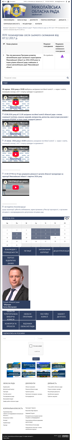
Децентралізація (61, 251)
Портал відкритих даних (11, 261)
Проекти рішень (30, 391)
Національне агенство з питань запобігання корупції (34, 428)
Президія (5, 391)
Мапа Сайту (6, 438)
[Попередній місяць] (65, 218)
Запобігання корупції (53, 394)
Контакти (38, 24)
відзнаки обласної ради (27, 325)
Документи (34, 20)
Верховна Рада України (32, 410)
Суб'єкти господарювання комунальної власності (13, 414)
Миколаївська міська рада (32, 425)
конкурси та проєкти (10, 325)
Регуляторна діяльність (54, 391)
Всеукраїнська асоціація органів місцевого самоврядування (34, 417)
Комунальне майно (8, 418)
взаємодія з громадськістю (10, 251)
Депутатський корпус (8, 389)
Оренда (5, 425)
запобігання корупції (44, 251)
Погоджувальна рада (8, 396)
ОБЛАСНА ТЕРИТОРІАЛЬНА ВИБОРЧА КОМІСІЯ (11, 315)
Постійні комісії (7, 394)
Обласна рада (22, 20)
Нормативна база (7, 412)
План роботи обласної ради (55, 387)
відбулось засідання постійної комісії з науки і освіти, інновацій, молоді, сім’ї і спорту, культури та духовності (34, 142)
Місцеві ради (27, 24)
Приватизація (6, 422)
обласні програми (27, 315)
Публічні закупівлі (52, 396)
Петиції (27, 251)
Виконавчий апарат (8, 399)
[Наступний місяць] (68, 218)
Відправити (36, 359)
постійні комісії (44, 315)
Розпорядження (30, 396)
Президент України (31, 408)
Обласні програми (30, 387)
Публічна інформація (48, 20)
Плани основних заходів (54, 389)
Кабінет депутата (61, 315)
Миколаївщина (9, 20)
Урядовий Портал (30, 413)
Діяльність (62, 20)
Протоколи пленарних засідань (34, 394)
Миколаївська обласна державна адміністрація (34, 421)
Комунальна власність (12, 24)
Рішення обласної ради (32, 389)
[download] (62, 56)
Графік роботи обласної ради (10, 401)
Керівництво (6, 387)
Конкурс (5, 420)
